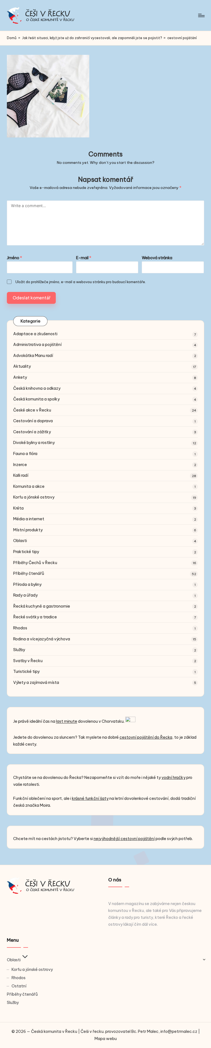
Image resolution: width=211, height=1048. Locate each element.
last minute (66, 721)
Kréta (18, 508)
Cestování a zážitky (32, 431)
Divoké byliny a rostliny (34, 442)
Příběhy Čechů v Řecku (35, 562)
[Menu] (201, 15)
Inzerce (20, 464)
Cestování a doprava (33, 420)
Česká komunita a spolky (36, 399)
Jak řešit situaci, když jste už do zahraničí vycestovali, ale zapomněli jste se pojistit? (92, 38)
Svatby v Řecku (28, 660)
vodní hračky (173, 777)
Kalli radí (20, 475)
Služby (19, 649)
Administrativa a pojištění (37, 344)
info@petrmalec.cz (178, 1031)
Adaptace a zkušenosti (35, 333)
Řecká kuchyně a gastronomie (41, 606)
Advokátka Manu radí (33, 355)
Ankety (20, 377)
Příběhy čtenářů (28, 573)
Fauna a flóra (25, 453)
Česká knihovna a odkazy (36, 388)
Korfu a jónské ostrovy (33, 497)
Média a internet (28, 518)
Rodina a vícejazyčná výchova (41, 639)
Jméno (14, 257)
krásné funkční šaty (90, 798)
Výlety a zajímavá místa (36, 682)
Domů (11, 38)
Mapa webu (106, 1038)
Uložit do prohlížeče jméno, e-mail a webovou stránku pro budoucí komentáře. (80, 282)
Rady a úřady (25, 595)
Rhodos (20, 627)
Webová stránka (157, 257)
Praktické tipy (26, 551)
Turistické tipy (26, 671)
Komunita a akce (29, 486)
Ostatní (19, 986)
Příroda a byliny (27, 584)
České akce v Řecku (32, 410)
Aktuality (22, 366)
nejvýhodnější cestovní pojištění (124, 838)
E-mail (83, 257)
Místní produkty (28, 529)
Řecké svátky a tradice (35, 616)
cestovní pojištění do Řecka (146, 737)
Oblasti (20, 540)
